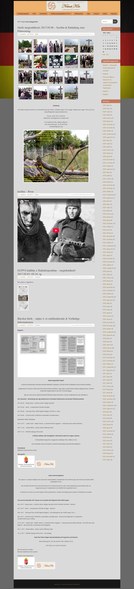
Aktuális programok (23, 14)
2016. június (106, 415)
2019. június (106, 306)
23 (103, 49)
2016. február (107, 424)
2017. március (107, 386)
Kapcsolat (113, 14)
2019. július (106, 303)
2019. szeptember (108, 297)
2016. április (106, 418)
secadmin (23, 34)
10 (105, 43)
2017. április (106, 383)
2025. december (108, 124)
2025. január (106, 156)
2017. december (108, 357)
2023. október (107, 191)
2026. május (106, 111)
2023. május (106, 207)
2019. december (108, 287)
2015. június (106, 440)
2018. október (107, 329)
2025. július (106, 140)
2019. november (108, 290)
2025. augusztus (108, 137)
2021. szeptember (108, 246)
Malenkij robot (79, 14)
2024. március (107, 179)
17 (105, 46)
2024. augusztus (108, 169)
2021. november (108, 239)
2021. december (108, 236)
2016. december (108, 396)
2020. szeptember (108, 268)
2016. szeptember (108, 405)
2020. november (108, 262)
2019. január (106, 319)
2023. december (108, 185)
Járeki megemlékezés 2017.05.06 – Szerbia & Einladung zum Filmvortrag (51, 29)
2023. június (106, 204)
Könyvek (96, 14)
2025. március (107, 150)
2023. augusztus (108, 198)
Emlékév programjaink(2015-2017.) (61, 14)
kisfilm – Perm (26, 191)
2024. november (108, 163)
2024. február (107, 182)
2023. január (106, 220)
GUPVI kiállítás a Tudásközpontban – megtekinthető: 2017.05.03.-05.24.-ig (47, 272)
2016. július (106, 412)
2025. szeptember (108, 134)
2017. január (106, 392)
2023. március (107, 214)
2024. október (107, 166)
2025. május (106, 143)
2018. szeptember (108, 332)
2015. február (107, 453)
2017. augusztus (108, 370)
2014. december (108, 456)
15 (116, 43)
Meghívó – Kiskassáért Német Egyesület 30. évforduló (110, 67)
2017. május (106, 380)
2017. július (106, 373)
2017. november (108, 361)
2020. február (107, 281)
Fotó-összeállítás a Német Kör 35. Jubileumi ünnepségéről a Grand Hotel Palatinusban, (110, 82)
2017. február (107, 389)
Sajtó (88, 14)
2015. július (106, 437)
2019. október (107, 293)
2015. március (107, 450)
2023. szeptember (108, 194)
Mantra (70, 584)
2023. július (106, 201)
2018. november (108, 325)
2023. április (106, 210)
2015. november (108, 431)
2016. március (107, 421)
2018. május (106, 345)
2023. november (108, 188)
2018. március (107, 348)
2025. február (107, 153)
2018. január (106, 354)
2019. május (106, 309)
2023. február (107, 217)
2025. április (106, 147)
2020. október (107, 265)
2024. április (106, 175)
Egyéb (36, 34)
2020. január (106, 284)
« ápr (103, 54)
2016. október (107, 402)
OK (114, 21)
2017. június (106, 376)
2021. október (107, 242)
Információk (43, 14)
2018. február (107, 351)
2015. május (106, 444)
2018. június (106, 341)
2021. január (106, 255)
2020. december (108, 258)
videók (37, 194)
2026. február (107, 121)
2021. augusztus (108, 249)
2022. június (106, 230)
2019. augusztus (108, 300)
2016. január (106, 428)
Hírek (34, 14)
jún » (107, 54)
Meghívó (105, 74)
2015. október (107, 434)
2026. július (106, 105)
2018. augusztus (108, 335)
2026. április (106, 115)
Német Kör (57, 584)
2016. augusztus (108, 408)
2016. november (108, 399)
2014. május (106, 459)
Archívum (37, 277)
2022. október (107, 226)
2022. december (108, 223)
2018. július (106, 338)
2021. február (107, 252)
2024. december (108, 159)
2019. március (107, 316)
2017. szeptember (108, 367)
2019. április (106, 313)
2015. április (106, 447)
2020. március (107, 277)
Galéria (105, 14)
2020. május (106, 274)
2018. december (108, 322)
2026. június (106, 108)
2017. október (107, 364)
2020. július (106, 271)
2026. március (107, 118)
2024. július (106, 172)
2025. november (108, 127)
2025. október (107, 131)
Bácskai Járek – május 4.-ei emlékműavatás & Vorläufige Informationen (49, 320)
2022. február (107, 233)
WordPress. (76, 584)
